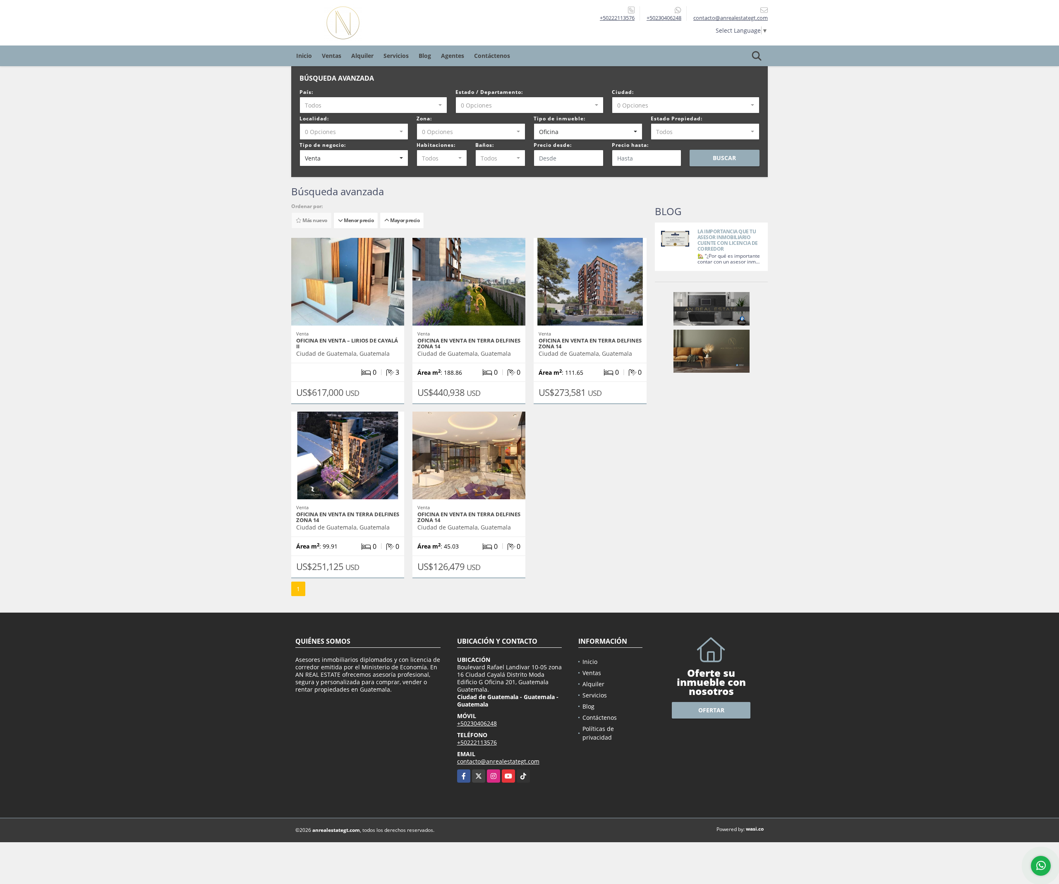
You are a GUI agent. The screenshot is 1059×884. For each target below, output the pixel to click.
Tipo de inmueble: (559, 118)
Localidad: (314, 118)
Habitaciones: (436, 145)
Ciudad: (623, 92)
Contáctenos (492, 56)
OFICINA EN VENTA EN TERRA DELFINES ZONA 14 (468, 343)
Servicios (396, 56)
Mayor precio (404, 220)
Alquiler (362, 56)
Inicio (304, 56)
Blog (425, 56)
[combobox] (373, 105)
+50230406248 (664, 18)
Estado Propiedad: (676, 118)
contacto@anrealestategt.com (498, 761)
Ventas (331, 56)
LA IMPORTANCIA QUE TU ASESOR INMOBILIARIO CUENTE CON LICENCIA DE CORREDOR (727, 240)
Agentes (452, 56)
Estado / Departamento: (489, 92)
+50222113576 (617, 18)
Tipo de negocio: (322, 145)
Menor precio (358, 220)
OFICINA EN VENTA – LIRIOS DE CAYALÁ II (347, 343)
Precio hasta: (630, 145)
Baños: (484, 145)
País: (306, 92)
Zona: (424, 118)
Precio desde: (553, 145)
